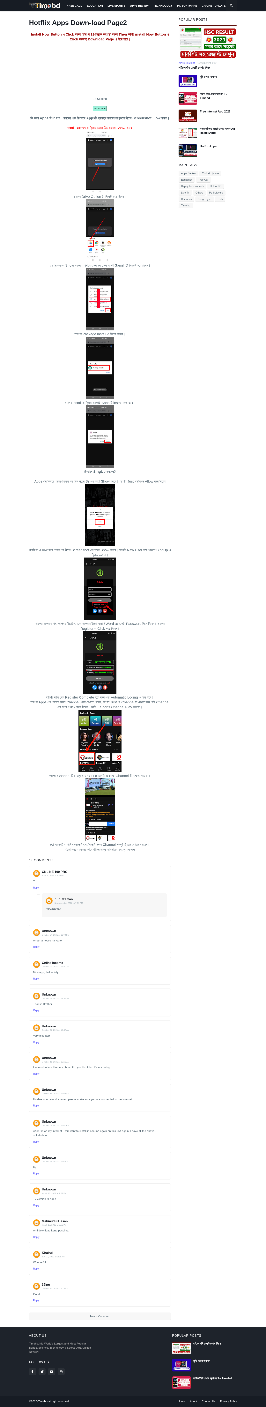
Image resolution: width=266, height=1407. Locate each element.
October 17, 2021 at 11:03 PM (55, 935)
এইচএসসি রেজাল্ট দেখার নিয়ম (194, 68)
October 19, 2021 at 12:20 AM (55, 966)
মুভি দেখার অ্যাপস (208, 76)
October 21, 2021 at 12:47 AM (55, 1030)
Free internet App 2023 (215, 111)
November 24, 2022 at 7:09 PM (69, 903)
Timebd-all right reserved (53, 1401)
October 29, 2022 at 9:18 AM (55, 1288)
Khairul (47, 1252)
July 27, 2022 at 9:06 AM (53, 1257)
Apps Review (188, 173)
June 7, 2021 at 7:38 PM (53, 875)
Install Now (100, 108)
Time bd (185, 205)
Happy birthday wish (192, 186)
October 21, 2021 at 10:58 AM (55, 1062)
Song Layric (204, 199)
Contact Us (208, 1401)
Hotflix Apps (208, 146)
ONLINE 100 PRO (54, 871)
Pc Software (216, 192)
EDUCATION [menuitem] (95, 5)
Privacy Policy (228, 1401)
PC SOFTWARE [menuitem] (187, 5)
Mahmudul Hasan (55, 1221)
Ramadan (186, 199)
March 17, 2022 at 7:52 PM (54, 1225)
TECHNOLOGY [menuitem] (163, 5)
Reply (36, 887)
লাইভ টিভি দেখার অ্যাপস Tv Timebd (213, 96)
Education (186, 179)
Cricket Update (210, 173)
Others (199, 192)
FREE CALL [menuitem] (74, 5)
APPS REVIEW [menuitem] (139, 5)
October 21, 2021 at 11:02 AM (55, 1125)
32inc (46, 1284)
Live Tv (185, 192)
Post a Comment (100, 1316)
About (193, 1401)
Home (181, 1401)
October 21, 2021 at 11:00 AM (55, 1094)
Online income (52, 962)
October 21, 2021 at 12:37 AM (55, 998)
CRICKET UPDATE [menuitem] (213, 5)
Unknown (49, 931)
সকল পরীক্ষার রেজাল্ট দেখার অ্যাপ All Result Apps (217, 130)
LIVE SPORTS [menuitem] (116, 5)
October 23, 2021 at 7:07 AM (55, 1161)
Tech (220, 199)
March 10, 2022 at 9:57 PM (54, 1193)
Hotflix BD (215, 186)
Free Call (203, 179)
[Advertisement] (100, 69)
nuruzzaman (64, 899)
